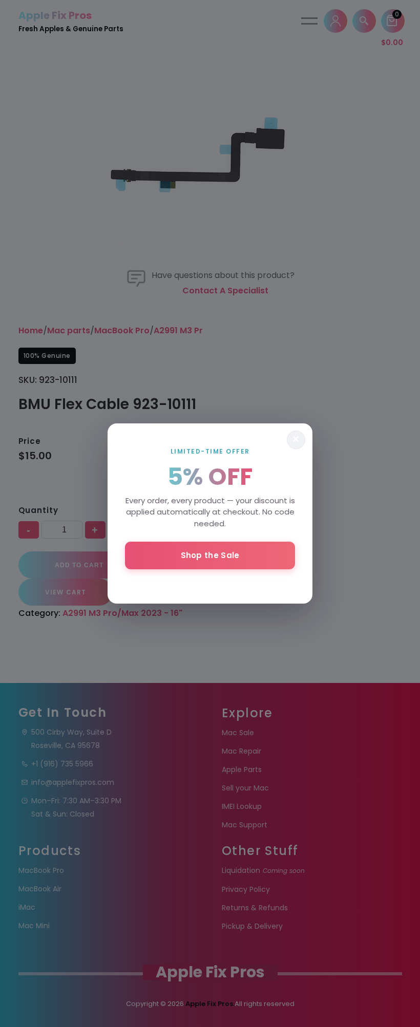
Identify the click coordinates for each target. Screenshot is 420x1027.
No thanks (210, 582)
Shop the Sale (210, 555)
